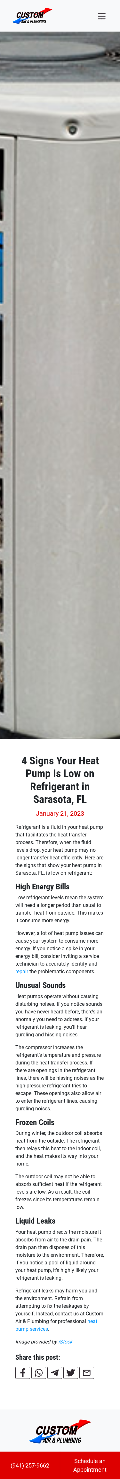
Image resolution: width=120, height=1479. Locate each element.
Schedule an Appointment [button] (90, 1465)
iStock (65, 1342)
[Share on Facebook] (22, 1373)
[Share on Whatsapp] (38, 1373)
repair (21, 971)
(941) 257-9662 (30, 1465)
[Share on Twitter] (70, 1373)
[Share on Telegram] (54, 1373)
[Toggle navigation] (101, 16)
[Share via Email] (86, 1373)
